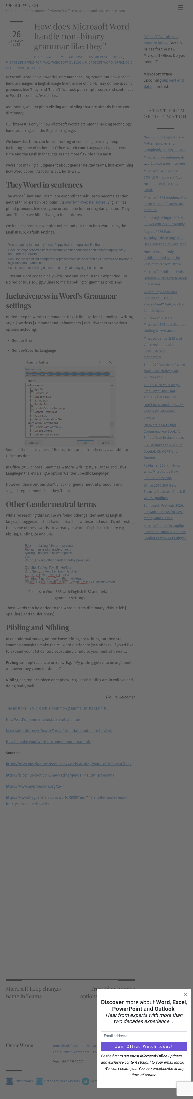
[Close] (186, 994)
